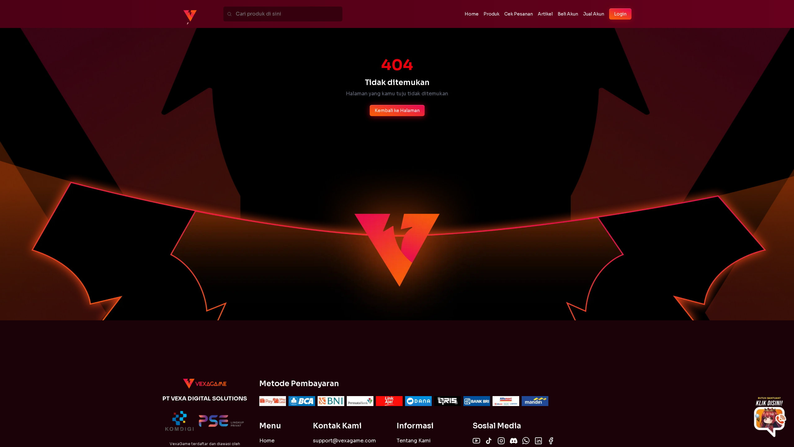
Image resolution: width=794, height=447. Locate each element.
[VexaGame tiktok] (489, 441)
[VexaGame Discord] (513, 441)
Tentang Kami (414, 440)
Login (620, 14)
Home (266, 440)
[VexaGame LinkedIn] (538, 441)
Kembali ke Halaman (397, 110)
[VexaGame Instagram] (501, 441)
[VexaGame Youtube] (476, 441)
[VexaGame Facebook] (551, 441)
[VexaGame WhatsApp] (526, 441)
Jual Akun (593, 14)
